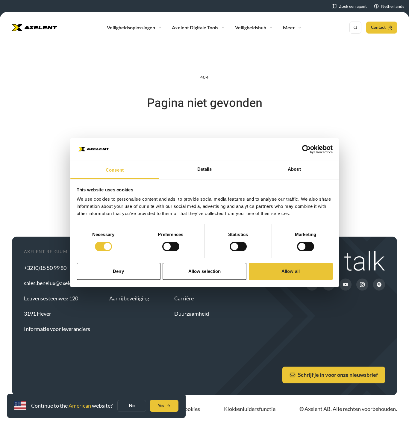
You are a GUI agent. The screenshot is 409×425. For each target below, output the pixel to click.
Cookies (190, 409)
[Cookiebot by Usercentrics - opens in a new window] (306, 149)
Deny (118, 271)
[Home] (34, 27)
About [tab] (294, 169)
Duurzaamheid (191, 313)
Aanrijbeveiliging (129, 298)
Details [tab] (204, 169)
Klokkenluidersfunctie (249, 409)
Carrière (184, 298)
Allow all (290, 271)
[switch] (170, 246)
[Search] (355, 28)
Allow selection (204, 271)
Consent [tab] (115, 170)
